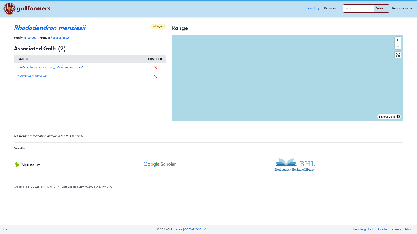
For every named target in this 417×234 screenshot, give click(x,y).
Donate (382, 229)
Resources (400, 8)
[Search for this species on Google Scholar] (208, 164)
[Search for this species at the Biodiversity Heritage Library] (338, 164)
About (409, 229)
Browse (330, 8)
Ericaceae (30, 37)
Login (7, 229)
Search (381, 8)
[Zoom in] (398, 40)
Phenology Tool (362, 229)
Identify (313, 8)
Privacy (396, 229)
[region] (287, 78)
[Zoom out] (398, 46)
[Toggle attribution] (398, 116)
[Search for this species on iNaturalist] (79, 164)
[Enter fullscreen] (398, 55)
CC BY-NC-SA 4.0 (195, 229)
